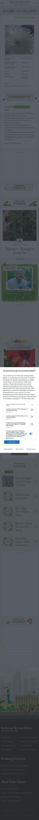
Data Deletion (8, 449)
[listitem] (19, 405)
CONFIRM (12, 442)
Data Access (19, 449)
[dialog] (19, 410)
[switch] (31, 410)
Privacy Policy (30, 449)
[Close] (35, 371)
